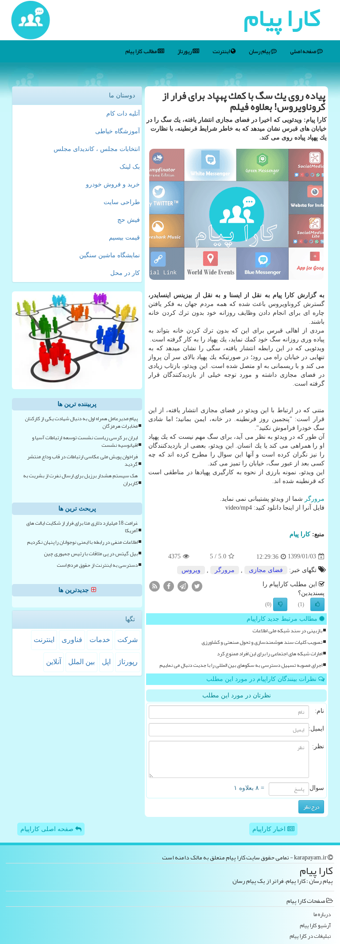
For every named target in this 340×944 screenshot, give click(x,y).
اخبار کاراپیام (269, 829)
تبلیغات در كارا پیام (310, 936)
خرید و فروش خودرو (113, 184)
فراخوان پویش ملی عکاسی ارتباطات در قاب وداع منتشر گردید (82, 460)
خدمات (99, 639)
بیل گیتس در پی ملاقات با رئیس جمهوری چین (91, 554)
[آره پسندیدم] (317, 604)
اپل (106, 661)
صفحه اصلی (303, 51)
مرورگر (315, 498)
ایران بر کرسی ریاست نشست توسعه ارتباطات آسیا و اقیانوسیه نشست (85, 441)
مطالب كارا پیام (141, 51)
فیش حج (128, 220)
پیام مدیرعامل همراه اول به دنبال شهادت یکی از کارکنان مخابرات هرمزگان (81, 422)
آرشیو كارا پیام (315, 926)
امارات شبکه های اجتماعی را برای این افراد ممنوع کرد (269, 654)
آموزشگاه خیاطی (117, 131)
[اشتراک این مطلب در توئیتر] (197, 585)
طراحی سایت (122, 202)
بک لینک (130, 166)
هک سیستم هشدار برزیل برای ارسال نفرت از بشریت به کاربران (80, 479)
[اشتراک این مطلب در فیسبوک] (168, 585)
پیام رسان (260, 51)
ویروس (191, 570)
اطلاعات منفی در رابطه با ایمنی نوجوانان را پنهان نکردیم (82, 542)
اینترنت (221, 51)
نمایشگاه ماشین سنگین (109, 255)
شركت (127, 639)
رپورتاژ (185, 51)
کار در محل (125, 273)
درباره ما (322, 914)
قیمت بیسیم (124, 237)
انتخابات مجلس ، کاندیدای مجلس (97, 149)
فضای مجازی (266, 570)
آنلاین (53, 661)
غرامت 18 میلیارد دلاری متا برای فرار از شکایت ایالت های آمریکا (82, 527)
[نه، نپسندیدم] (280, 604)
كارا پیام (300, 534)
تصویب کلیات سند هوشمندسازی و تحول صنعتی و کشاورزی (261, 642)
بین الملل (81, 661)
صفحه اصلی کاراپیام (47, 829)
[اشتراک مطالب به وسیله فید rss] (154, 585)
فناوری (72, 639)
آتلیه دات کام (123, 113)
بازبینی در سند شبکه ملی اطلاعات (287, 631)
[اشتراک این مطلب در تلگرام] (183, 585)
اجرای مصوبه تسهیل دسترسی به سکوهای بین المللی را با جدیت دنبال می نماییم (240, 665)
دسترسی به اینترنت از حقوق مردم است (97, 565)
